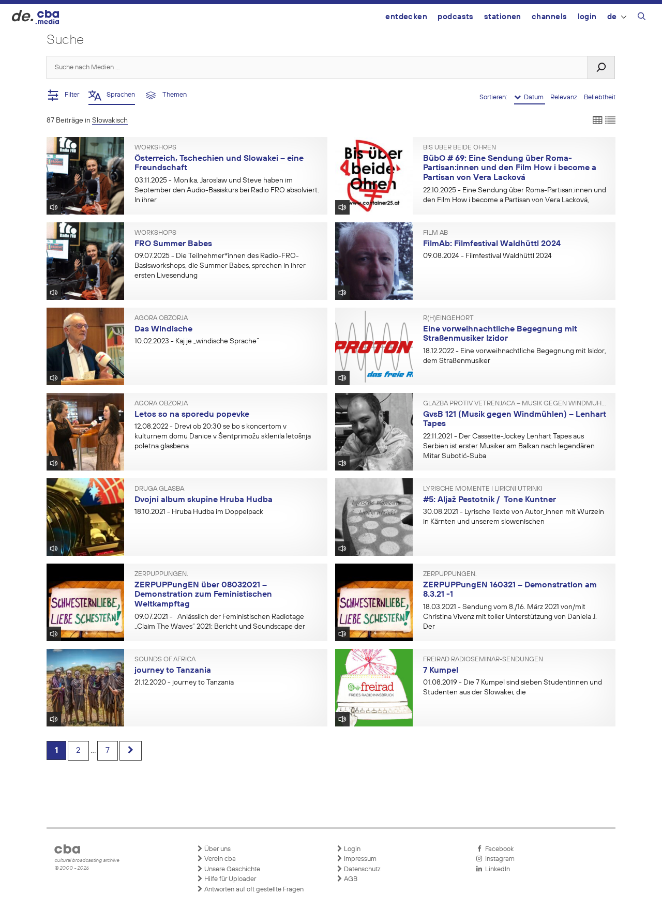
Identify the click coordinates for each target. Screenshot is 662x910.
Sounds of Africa (164, 660)
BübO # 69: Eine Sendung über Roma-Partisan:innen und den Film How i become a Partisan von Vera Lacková (509, 168)
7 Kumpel (440, 670)
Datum (533, 97)
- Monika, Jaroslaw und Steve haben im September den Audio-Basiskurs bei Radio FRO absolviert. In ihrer (226, 190)
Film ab (435, 233)
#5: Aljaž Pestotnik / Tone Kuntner (489, 500)
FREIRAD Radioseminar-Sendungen (483, 660)
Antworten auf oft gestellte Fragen (253, 889)
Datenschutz (361, 869)
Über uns (217, 849)
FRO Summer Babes (173, 244)
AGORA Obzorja (161, 318)
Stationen (502, 17)
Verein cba (219, 859)
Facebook (498, 849)
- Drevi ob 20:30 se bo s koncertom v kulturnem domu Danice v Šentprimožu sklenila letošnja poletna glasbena (222, 436)
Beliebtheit (599, 97)
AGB (349, 879)
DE (612, 17)
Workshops (155, 148)
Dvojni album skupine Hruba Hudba (203, 500)
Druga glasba (159, 489)
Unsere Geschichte (231, 869)
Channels (549, 17)
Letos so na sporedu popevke (191, 415)
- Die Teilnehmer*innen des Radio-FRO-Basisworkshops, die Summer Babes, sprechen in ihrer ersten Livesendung (220, 265)
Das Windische (163, 329)
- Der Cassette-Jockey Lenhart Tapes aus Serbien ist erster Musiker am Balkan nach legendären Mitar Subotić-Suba (509, 446)
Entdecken (406, 17)
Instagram (498, 859)
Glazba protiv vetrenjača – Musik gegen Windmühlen (515, 404)
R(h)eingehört (448, 318)
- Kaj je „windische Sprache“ (196, 341)
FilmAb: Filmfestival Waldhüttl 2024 (492, 244)
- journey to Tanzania (184, 682)
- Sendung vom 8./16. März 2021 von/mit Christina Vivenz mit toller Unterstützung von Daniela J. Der (510, 616)
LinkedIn (496, 869)
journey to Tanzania (172, 670)
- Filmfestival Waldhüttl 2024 (487, 256)
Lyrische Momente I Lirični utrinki (482, 489)
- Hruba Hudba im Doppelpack (198, 511)
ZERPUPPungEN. (161, 574)
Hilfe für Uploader (229, 879)
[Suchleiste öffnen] (641, 18)
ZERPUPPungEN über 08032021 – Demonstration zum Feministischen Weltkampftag (203, 595)
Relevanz (564, 97)
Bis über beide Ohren (459, 148)
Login (587, 17)
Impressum (359, 859)
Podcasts (456, 17)
